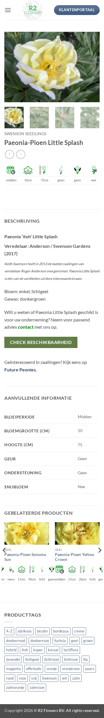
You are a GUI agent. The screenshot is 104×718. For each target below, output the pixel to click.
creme (79, 631)
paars (89, 668)
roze (22, 678)
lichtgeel (32, 659)
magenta (13, 668)
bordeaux (61, 631)
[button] (7, 10)
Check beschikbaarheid (41, 342)
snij (34, 678)
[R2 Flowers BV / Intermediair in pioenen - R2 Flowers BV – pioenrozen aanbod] (32, 10)
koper (38, 650)
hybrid (11, 650)
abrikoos (25, 631)
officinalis (33, 668)
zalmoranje (15, 687)
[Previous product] (20, 154)
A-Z (9, 631)
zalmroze (36, 687)
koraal (53, 650)
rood (10, 678)
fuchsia (60, 640)
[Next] (90, 67)
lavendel (13, 659)
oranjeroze (71, 668)
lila (85, 659)
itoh (25, 650)
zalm (76, 678)
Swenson (49, 678)
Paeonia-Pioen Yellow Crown (74, 557)
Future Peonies (20, 369)
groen (88, 640)
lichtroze (71, 659)
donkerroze (39, 640)
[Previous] (13, 67)
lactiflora (71, 650)
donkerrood (15, 640)
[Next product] (9, 154)
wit (64, 678)
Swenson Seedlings (25, 133)
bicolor (42, 631)
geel (74, 640)
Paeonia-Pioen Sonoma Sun (25, 557)
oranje (52, 668)
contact (26, 327)
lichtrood (51, 659)
